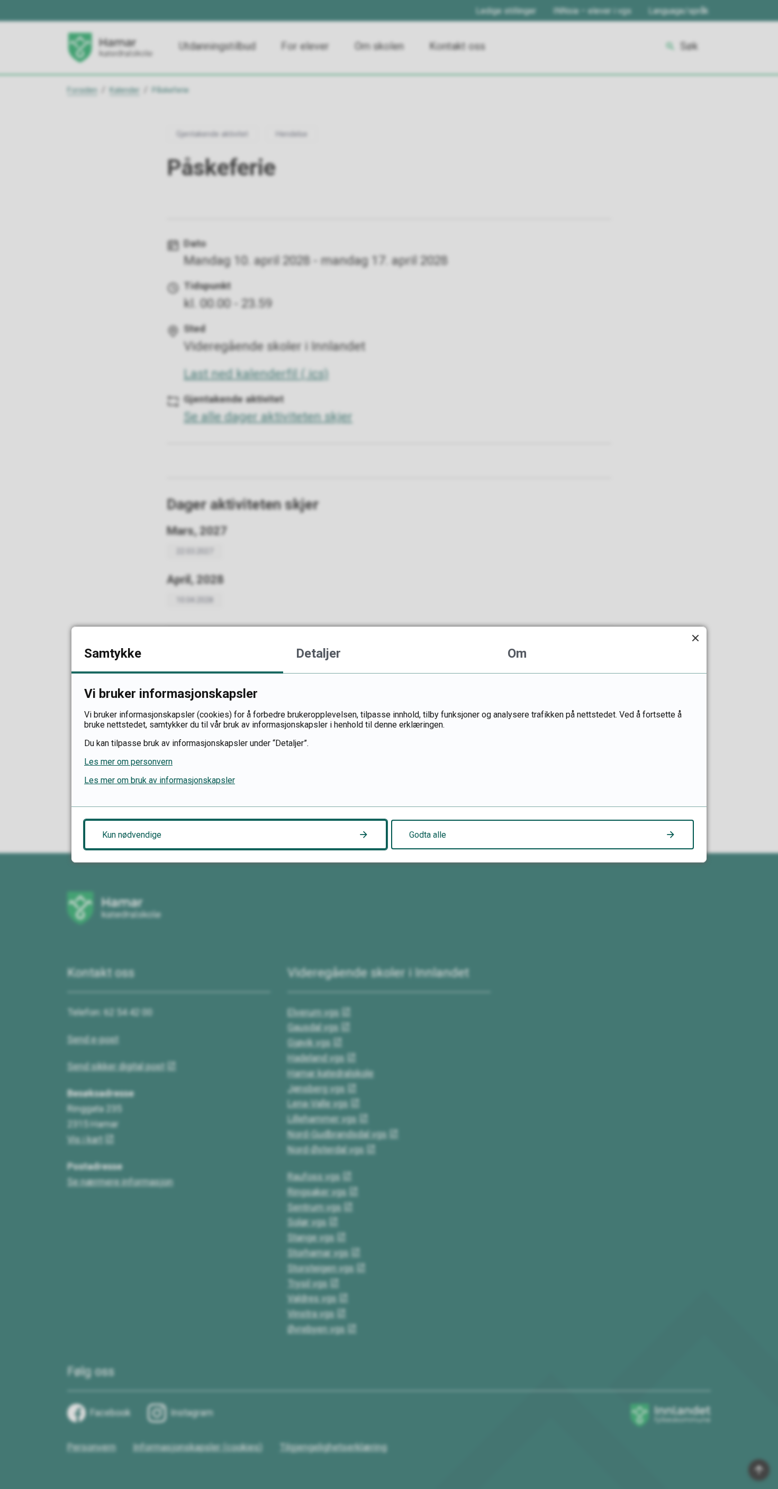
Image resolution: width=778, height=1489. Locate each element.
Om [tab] (517, 653)
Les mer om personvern (128, 762)
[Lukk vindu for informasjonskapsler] (695, 637)
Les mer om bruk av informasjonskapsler (159, 780)
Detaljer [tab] (318, 653)
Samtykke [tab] (112, 653)
